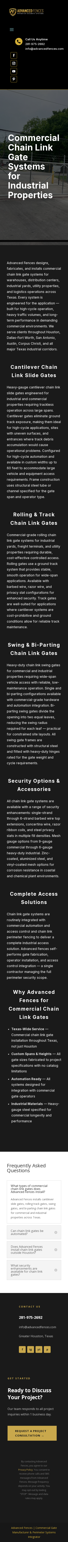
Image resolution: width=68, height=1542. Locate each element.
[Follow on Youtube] (14, 71)
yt (39, 1349)
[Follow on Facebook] (14, 55)
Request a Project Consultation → (30, 1433)
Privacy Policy (25, 1469)
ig (30, 1349)
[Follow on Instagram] (14, 63)
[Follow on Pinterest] (14, 79)
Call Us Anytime (36, 39)
